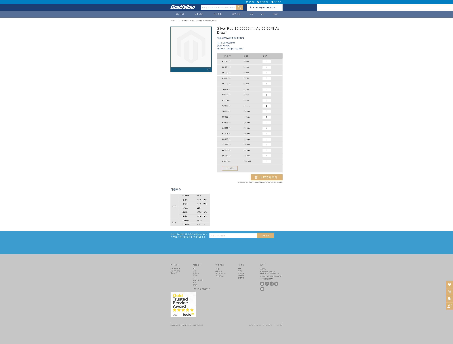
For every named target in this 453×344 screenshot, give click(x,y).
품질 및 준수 (174, 273)
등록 (239, 268)
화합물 (195, 275)
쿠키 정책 (280, 325)
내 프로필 (241, 273)
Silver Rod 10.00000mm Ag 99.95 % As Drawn (199, 20)
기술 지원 (218, 271)
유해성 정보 (219, 276)
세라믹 (195, 271)
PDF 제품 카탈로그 (201, 289)
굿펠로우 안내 (175, 268)
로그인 (240, 271)
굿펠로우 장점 (175, 271)
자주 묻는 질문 (220, 273)
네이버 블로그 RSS (266, 279)
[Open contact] (449, 306)
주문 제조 (236, 14)
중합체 (195, 285)
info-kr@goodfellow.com (264, 7)
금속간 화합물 (198, 280)
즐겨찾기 (241, 278)
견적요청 (251, 2)
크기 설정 (230, 168)
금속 (194, 282)
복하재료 (196, 273)
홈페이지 (173, 20)
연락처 (275, 14)
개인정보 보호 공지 (255, 325)
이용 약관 (269, 325)
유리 (194, 278)
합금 (194, 268)
